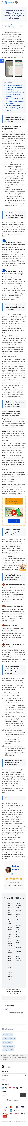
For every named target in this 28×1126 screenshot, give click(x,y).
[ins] (14, 1087)
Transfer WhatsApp (11, 26)
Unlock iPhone (7, 1035)
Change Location (8, 1050)
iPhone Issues (7, 1042)
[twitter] (6, 1087)
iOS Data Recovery (8, 1046)
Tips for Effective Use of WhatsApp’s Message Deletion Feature (15, 108)
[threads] (17, 1088)
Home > (5, 1055)
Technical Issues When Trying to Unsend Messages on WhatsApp (15, 94)
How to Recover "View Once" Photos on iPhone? (18, 929)
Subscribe (23, 1095)
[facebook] (3, 1087)
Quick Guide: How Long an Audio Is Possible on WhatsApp (10, 967)
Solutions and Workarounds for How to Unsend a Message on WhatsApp (15, 101)
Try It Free (13, 521)
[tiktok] (21, 1087)
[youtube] (10, 1087)
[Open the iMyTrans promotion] (23, 567)
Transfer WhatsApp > (13, 1055)
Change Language (14, 1100)
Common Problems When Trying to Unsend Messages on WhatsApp (14, 87)
